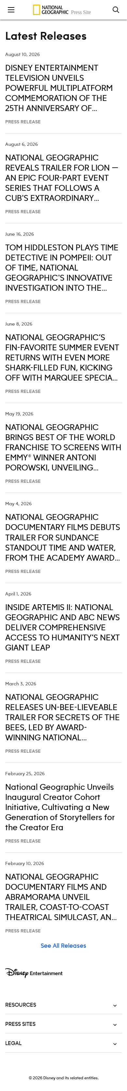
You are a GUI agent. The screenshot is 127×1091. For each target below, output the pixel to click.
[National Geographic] (63, 10)
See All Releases (63, 946)
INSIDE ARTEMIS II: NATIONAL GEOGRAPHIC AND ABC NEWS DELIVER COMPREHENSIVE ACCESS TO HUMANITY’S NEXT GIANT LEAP (62, 628)
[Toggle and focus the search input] (116, 10)
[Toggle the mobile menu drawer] (11, 9)
